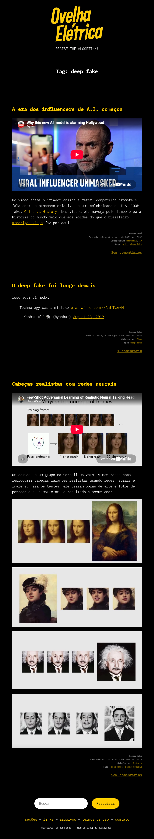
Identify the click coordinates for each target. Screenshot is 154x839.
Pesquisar (105, 803)
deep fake (136, 244)
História (131, 240)
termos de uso (95, 819)
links (48, 819)
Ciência (137, 763)
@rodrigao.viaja (27, 222)
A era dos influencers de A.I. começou (67, 109)
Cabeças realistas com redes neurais (64, 384)
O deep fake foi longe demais (54, 285)
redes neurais (133, 766)
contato (122, 819)
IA (140, 240)
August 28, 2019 (88, 316)
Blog (139, 339)
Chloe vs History (40, 211)
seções (31, 819)
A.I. (125, 244)
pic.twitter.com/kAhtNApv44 (97, 307)
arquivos (68, 819)
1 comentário (129, 351)
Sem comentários (126, 252)
